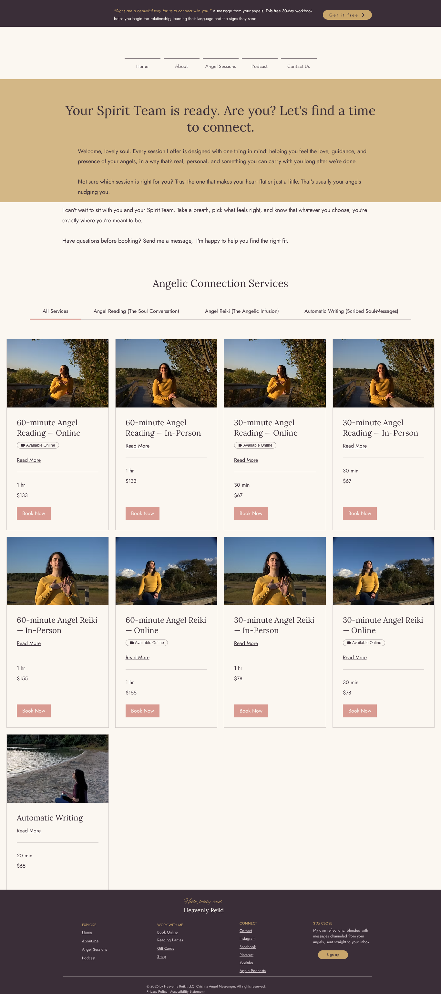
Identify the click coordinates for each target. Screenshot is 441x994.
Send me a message (167, 241)
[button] (34, 513)
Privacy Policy (157, 991)
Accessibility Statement (187, 991)
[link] (55, 311)
